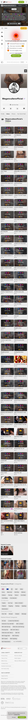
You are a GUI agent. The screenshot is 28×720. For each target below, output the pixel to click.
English (21, 648)
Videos (21, 5)
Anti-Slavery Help (5, 668)
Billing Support (4, 678)
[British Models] (3, 589)
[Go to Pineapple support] (2, 702)
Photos (13, 114)
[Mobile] (12, 589)
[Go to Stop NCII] (9, 703)
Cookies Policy (4, 663)
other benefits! (18, 53)
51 (16, 366)
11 (16, 185)
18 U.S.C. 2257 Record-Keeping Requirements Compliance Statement (13, 708)
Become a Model (18, 655)
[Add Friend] (17, 108)
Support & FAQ (4, 675)
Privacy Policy (4, 655)
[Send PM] (24, 108)
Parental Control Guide (6, 666)
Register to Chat (16, 55)
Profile (2, 114)
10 (3, 341)
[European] (8, 589)
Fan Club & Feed (21, 114)
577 (17, 498)
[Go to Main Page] (8, 2)
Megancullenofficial (7, 584)
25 (16, 486)
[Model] (25, 70)
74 (16, 534)
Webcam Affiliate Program (20, 660)
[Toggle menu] (1, 2)
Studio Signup (17, 658)
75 (16, 161)
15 (3, 257)
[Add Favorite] (2, 28)
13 (16, 281)
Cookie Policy (17, 714)
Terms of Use (4, 658)
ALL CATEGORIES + (18, 641)
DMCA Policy (4, 660)
